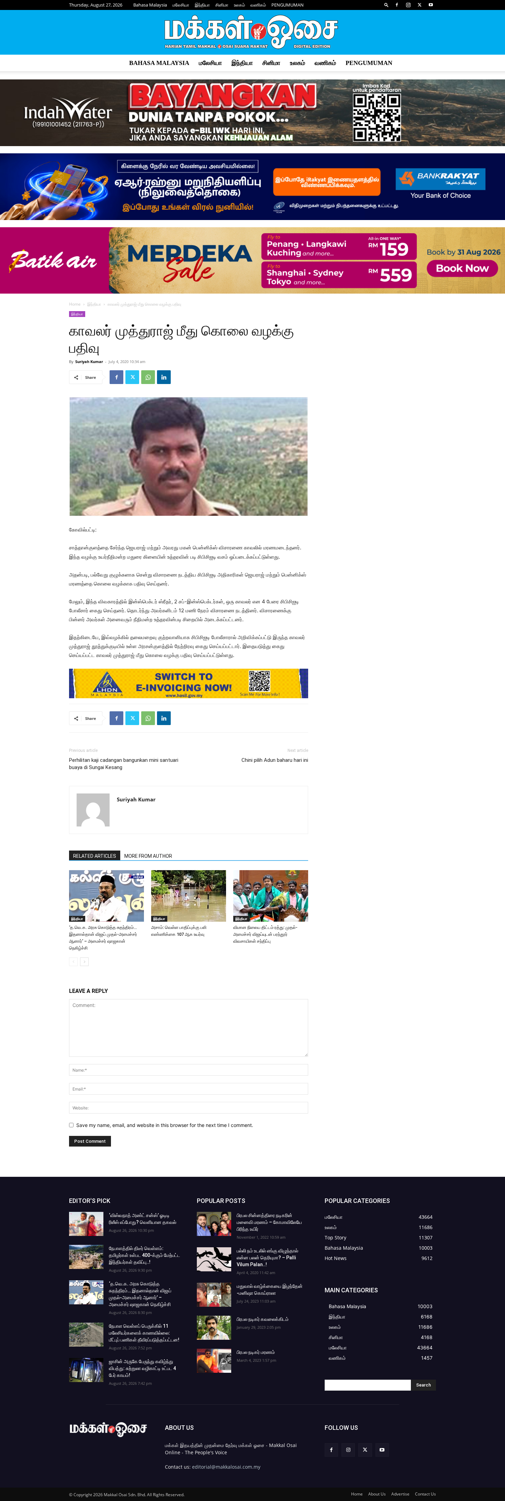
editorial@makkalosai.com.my (226, 1467)
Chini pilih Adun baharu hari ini (275, 760)
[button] (386, 4)
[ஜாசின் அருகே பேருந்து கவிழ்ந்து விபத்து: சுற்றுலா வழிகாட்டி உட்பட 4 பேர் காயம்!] (86, 1370)
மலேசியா (180, 5)
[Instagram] (408, 5)
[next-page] (84, 961)
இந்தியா (202, 5)
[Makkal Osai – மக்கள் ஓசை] (252, 32)
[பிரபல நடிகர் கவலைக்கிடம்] (214, 1328)
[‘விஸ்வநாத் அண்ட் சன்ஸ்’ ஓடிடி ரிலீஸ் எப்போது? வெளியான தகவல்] (86, 1224)
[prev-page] (73, 961)
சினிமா (221, 5)
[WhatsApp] (148, 377)
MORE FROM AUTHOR (148, 856)
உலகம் (239, 5)
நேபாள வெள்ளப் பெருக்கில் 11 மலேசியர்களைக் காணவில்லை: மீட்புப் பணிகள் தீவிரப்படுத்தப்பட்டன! (144, 1333)
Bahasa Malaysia (150, 5)
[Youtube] (431, 5)
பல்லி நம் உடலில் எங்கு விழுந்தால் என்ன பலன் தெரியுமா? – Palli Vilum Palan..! (267, 1257)
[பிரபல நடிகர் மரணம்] (214, 1361)
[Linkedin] (164, 377)
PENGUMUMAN (287, 5)
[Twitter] (419, 5)
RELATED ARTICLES (94, 856)
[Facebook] (397, 5)
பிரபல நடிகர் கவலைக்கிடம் (263, 1319)
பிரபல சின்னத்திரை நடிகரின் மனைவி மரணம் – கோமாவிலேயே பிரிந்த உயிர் (269, 1222)
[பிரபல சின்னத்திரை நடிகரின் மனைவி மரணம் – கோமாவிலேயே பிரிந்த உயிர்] (214, 1224)
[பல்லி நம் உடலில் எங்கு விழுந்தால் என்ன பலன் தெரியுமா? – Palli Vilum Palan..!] (214, 1259)
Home (75, 304)
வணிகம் (258, 5)
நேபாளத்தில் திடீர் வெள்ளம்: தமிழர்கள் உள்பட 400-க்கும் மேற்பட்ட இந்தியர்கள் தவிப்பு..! (144, 1255)
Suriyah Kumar (89, 361)
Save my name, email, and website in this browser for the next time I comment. (164, 1125)
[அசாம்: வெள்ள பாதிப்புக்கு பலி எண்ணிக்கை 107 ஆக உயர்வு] (188, 896)
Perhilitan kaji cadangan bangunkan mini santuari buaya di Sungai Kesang (123, 763)
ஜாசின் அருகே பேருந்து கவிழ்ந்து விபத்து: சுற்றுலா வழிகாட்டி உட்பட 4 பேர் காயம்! (142, 1368)
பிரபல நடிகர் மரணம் (256, 1352)
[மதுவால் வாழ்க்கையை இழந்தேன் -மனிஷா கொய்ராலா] (214, 1295)
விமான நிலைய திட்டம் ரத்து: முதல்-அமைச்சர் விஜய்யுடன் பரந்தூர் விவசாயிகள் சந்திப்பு (265, 934)
